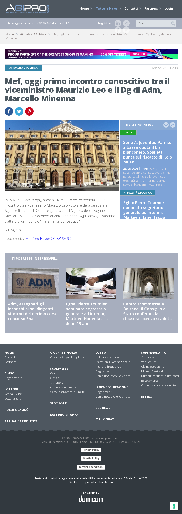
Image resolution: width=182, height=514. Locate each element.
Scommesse (59, 369)
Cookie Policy (91, 458)
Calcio (54, 373)
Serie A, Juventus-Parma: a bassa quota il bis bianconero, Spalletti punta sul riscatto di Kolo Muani (147, 152)
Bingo (9, 373)
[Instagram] (125, 23)
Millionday (105, 419)
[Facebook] (117, 30)
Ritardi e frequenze (108, 367)
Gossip (54, 378)
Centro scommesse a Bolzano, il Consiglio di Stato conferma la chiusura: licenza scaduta (147, 311)
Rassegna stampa (64, 414)
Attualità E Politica (33, 34)
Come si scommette (63, 387)
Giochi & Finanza (63, 353)
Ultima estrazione (107, 357)
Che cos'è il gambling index (67, 357)
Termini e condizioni (91, 466)
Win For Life (149, 362)
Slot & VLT (58, 403)
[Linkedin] (117, 23)
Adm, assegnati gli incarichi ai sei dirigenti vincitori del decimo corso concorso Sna (33, 311)
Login (169, 8)
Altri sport (56, 383)
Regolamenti (104, 392)
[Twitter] (125, 30)
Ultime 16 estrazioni (154, 371)
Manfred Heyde (37, 238)
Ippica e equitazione (112, 387)
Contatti (131, 8)
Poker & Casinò (17, 410)
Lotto (101, 353)
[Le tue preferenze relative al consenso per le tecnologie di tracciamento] (174, 506)
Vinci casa (147, 357)
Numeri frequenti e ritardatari (160, 376)
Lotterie (11, 389)
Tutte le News (107, 8)
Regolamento (13, 378)
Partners (151, 8)
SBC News (103, 408)
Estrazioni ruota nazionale (113, 362)
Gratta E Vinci (13, 394)
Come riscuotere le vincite (67, 392)
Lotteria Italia (13, 398)
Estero (146, 396)
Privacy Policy (91, 449)
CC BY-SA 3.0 (61, 238)
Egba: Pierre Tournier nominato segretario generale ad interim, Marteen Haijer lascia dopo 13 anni (144, 212)
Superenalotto (153, 353)
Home (85, 8)
